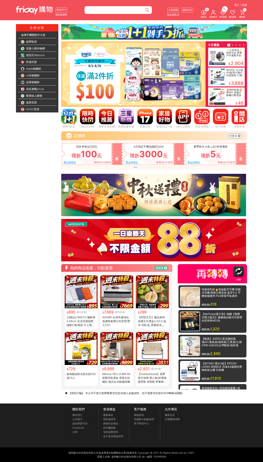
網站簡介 (77, 414)
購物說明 (139, 414)
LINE (75, 431)
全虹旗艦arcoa (34, 88)
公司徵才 (77, 419)
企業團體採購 (172, 419)
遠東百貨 (31, 102)
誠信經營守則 (79, 423)
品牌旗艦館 (32, 82)
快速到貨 (31, 61)
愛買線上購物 (33, 95)
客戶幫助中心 (141, 423)
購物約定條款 (110, 423)
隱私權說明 (109, 419)
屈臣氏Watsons (35, 55)
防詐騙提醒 (109, 427)
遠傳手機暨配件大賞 (33, 34)
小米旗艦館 (32, 75)
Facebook (78, 427)
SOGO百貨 (32, 109)
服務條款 (108, 414)
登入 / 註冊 (241, 4)
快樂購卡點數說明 (144, 419)
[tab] (110, 104)
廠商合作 (170, 414)
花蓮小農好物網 (35, 48)
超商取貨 (31, 41)
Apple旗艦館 (33, 68)
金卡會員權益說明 (113, 436)
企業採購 (173, 9)
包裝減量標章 (110, 431)
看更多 (160, 267)
